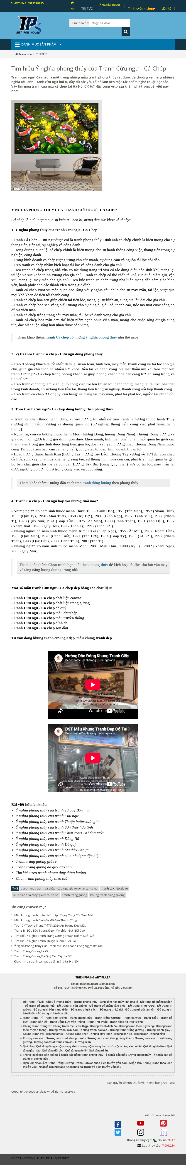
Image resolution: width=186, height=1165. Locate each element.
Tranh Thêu (151, 1017)
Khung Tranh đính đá (103, 1026)
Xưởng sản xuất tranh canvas (53, 1042)
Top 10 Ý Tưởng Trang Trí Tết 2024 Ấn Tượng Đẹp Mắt (50, 925)
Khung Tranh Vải (33, 1034)
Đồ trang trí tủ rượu (141, 1005)
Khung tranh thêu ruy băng (136, 1026)
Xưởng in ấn (83, 1042)
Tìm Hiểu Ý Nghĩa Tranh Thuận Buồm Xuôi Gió (45, 941)
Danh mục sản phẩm (39, 44)
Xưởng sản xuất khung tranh (65, 1038)
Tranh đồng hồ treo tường (126, 1021)
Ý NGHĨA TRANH (110, 5)
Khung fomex (55, 1034)
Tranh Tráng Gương (107, 1017)
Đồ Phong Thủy (61, 1001)
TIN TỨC (87, 8)
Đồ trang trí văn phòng (72, 1005)
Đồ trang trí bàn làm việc (53, 1013)
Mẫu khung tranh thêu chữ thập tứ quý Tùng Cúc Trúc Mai (53, 915)
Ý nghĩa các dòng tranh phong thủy (81, 1054)
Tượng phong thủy (85, 1001)
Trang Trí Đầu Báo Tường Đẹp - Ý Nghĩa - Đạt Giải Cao (49, 930)
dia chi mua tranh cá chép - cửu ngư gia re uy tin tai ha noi (59, 888)
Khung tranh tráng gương (127, 1030)
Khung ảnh (141, 1034)
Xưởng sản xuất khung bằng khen (109, 1038)
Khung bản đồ (123, 1034)
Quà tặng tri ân (98, 1050)
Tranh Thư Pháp (97, 1021)
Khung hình (157, 1034)
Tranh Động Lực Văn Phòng (67, 1021)
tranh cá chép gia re (114, 888)
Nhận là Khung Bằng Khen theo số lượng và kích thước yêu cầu (80, 1067)
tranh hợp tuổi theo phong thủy (83, 565)
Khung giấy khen (101, 1034)
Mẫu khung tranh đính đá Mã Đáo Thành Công (45, 920)
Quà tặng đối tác (52, 1050)
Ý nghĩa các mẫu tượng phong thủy (128, 1054)
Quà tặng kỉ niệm (154, 1046)
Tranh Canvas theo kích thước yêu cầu (101, 1063)
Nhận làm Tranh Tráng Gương (54, 1063)
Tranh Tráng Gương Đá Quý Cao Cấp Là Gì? (43, 956)
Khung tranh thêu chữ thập (70, 1026)
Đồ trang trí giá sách (84, 1009)
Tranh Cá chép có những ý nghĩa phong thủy (81, 337)
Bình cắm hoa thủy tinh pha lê (119, 1001)
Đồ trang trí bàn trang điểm (51, 1009)
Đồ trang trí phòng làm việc (107, 1005)
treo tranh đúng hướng (93, 483)
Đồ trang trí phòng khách (156, 1001)
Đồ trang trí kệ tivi (111, 1009)
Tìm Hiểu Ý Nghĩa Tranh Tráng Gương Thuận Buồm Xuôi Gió (54, 936)
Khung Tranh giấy (158, 1030)
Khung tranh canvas (94, 1030)
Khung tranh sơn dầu (63, 1030)
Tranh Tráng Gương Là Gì (31, 951)
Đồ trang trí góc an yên (140, 1009)
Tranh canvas (132, 1017)
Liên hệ (166, 8)
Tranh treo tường (55, 1017)
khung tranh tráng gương (107, 895)
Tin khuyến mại (138, 8)
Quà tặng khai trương (73, 1046)
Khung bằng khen (77, 1034)
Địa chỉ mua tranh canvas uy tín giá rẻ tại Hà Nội (46, 961)
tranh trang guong (74, 895)
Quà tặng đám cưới (101, 1046)
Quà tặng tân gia (46, 1046)
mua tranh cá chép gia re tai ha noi (36, 895)
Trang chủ (25, 54)
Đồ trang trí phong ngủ (39, 1005)
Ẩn (73, 8)
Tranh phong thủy (80, 1017)
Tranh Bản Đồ (38, 1021)
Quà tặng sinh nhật (129, 1046)
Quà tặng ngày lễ (76, 1050)
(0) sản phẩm (58, 4)
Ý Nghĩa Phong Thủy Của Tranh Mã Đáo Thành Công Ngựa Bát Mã (58, 946)
